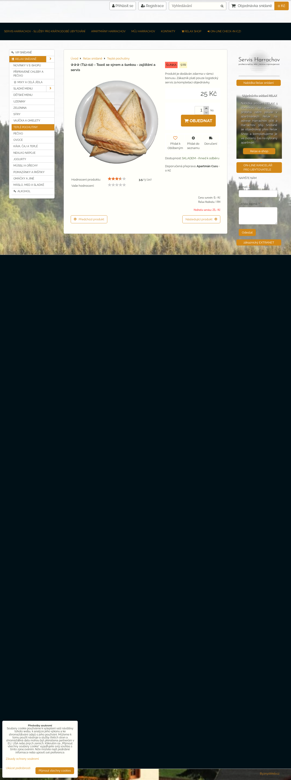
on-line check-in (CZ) (226, 31)
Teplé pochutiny (25, 127)
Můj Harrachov (143, 31)
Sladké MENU (23, 88)
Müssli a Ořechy (25, 165)
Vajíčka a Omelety (26, 120)
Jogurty (19, 159)
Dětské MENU (23, 95)
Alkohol (23, 191)
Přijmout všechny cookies (55, 770)
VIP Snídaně (23, 52)
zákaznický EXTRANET (258, 242)
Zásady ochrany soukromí (22, 758)
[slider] (117, 179)
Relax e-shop (259, 151)
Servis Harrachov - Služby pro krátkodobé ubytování (44, 31)
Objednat (200, 120)
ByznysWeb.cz (269, 773)
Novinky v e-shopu (27, 65)
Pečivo (18, 133)
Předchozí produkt (91, 219)
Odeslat (247, 232)
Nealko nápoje (24, 152)
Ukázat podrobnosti (18, 768)
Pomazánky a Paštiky (29, 172)
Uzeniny (19, 101)
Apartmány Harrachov (108, 31)
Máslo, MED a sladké (28, 184)
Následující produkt (199, 219)
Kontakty (168, 31)
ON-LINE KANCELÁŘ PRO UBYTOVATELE (257, 167)
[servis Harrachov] (259, 72)
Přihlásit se (124, 6)
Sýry (16, 114)
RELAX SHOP (193, 31)
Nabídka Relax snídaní (258, 82)
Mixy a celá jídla (30, 82)
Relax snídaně (25, 59)
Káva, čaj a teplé (25, 146)
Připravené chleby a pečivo (28, 73)
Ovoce (18, 140)
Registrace (154, 6)
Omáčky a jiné (23, 178)
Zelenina (20, 107)
